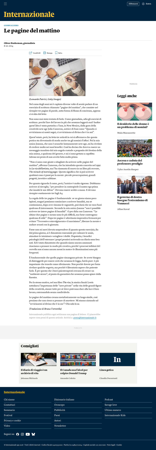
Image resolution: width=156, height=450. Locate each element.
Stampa (49, 53)
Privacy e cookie (12, 421)
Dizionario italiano (64, 400)
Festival (8, 415)
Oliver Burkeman (13, 43)
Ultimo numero (113, 410)
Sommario (9, 410)
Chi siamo (9, 400)
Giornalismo (11, 25)
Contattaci (9, 405)
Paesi (57, 415)
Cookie (119, 445)
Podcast (109, 400)
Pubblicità (59, 410)
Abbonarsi (133, 4)
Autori (57, 421)
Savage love (111, 405)
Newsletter (60, 426)
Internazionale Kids (115, 415)
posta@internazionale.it (84, 318)
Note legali (111, 445)
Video (7, 426)
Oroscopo (59, 405)
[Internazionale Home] (15, 392)
